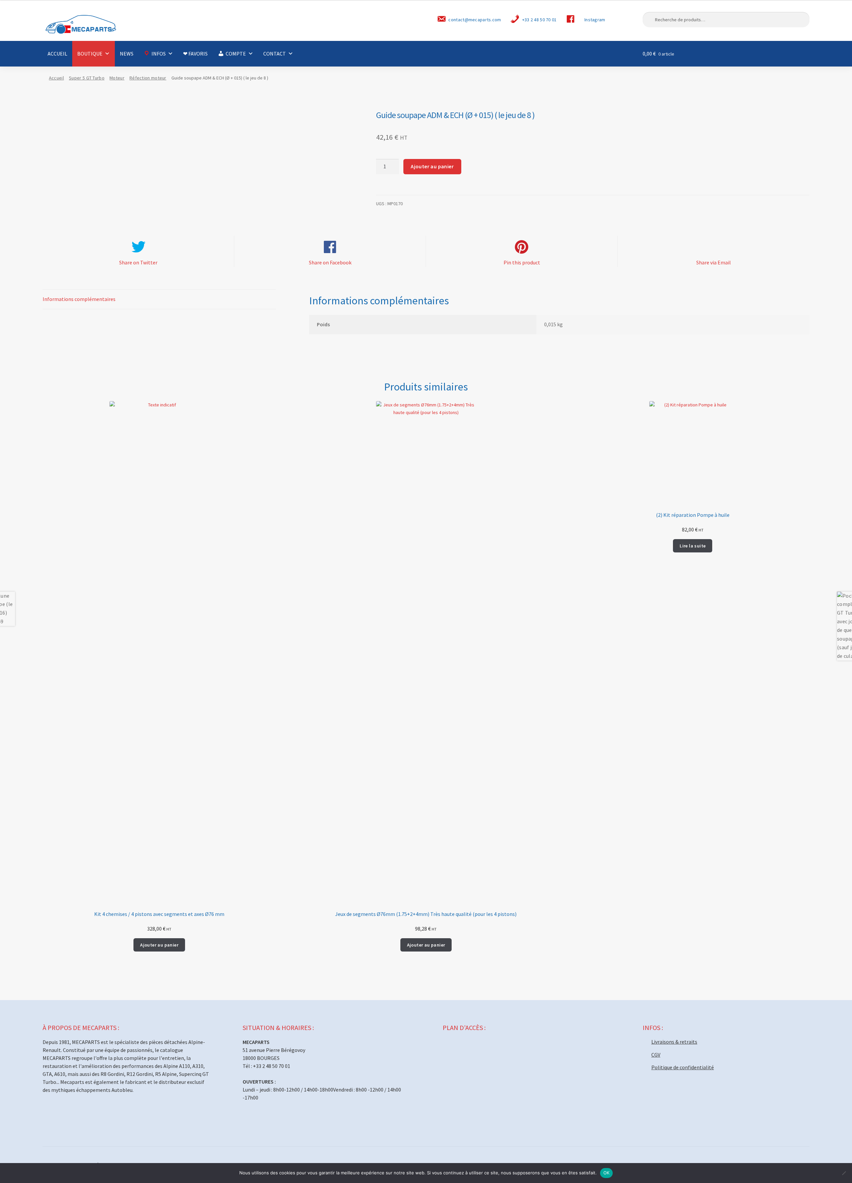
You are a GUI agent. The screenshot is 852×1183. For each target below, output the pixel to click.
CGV (655, 1054)
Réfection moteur (147, 78)
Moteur (116, 78)
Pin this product (522, 262)
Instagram (594, 20)
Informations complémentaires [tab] (79, 299)
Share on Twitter (138, 262)
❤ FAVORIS (195, 53)
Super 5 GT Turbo (87, 78)
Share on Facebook (330, 262)
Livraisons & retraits (674, 1041)
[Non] (843, 1173)
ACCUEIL (57, 53)
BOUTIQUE (90, 53)
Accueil (56, 78)
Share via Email (713, 262)
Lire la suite (693, 546)
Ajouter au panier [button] (159, 945)
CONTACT (274, 53)
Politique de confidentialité (682, 1067)
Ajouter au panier (432, 166)
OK (606, 1172)
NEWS (126, 53)
